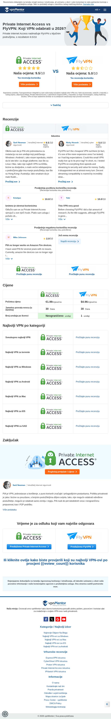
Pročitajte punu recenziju (29, 274)
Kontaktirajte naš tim (56, 686)
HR (97, 10)
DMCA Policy (55, 703)
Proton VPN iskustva (55, 664)
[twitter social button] (52, 619)
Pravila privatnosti (55, 689)
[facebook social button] (46, 619)
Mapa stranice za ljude (56, 696)
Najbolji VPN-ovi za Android (55, 646)
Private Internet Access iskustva (55, 668)
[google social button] (58, 619)
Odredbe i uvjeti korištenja (55, 693)
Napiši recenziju (69, 241)
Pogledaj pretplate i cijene (61, 472)
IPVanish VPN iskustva (55, 671)
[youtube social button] (63, 619)
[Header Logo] (15, 9)
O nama (55, 683)
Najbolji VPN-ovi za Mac (55, 639)
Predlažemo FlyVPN (81, 547)
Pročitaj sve (11, 182)
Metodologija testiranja (55, 707)
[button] (5, 714)
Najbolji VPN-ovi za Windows (55, 636)
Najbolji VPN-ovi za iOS (55, 643)
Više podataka (28, 84)
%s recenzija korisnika (29, 78)
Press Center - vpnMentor (55, 700)
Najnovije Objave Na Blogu (55, 633)
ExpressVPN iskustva (55, 658)
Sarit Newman (19, 142)
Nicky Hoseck (72, 142)
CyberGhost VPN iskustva (55, 661)
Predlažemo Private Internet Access (28, 546)
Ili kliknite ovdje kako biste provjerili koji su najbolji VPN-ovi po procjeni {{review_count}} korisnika (55, 561)
